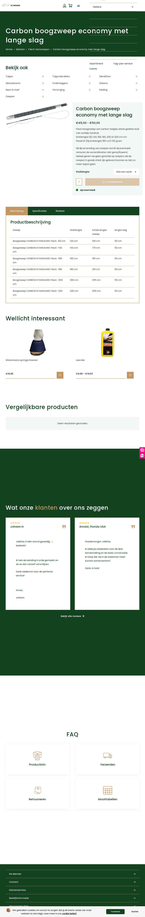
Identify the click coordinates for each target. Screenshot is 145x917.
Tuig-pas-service (123, 63)
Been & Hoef (12, 89)
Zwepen (10, 96)
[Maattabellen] (107, 790)
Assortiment (96, 63)
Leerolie (80, 360)
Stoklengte (82, 171)
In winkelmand (114, 182)
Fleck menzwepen (38, 49)
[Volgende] (144, 353)
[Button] (64, 5)
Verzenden (107, 765)
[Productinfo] (37, 755)
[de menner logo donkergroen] (11, 5)
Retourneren (37, 799)
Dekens (103, 83)
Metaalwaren (13, 83)
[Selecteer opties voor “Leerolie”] (130, 375)
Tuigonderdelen (61, 76)
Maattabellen (107, 799)
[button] (83, 5)
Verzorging (58, 89)
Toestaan (115, 911)
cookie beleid (69, 913)
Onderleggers (60, 83)
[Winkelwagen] (70, 5)
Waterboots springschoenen (22, 360)
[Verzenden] (107, 755)
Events (93, 68)
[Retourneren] (37, 790)
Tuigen (9, 76)
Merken (20, 49)
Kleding (103, 89)
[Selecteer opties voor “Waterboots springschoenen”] (60, 375)
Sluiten (134, 911)
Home (9, 49)
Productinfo (37, 765)
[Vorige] (1, 353)
